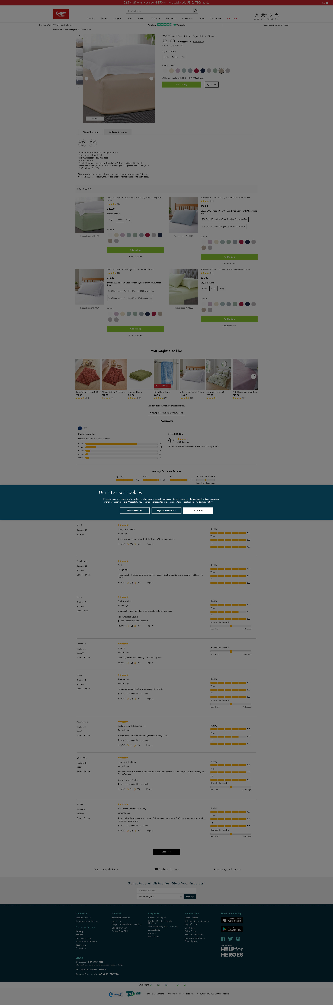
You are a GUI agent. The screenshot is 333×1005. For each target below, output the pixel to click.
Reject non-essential (166, 510)
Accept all (198, 510)
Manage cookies (134, 510)
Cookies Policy (206, 502)
